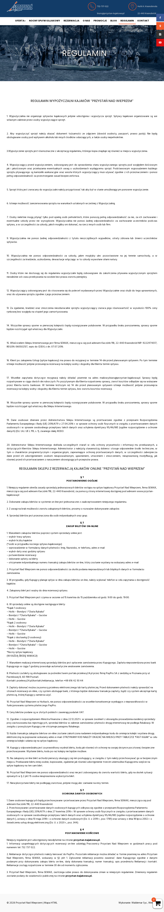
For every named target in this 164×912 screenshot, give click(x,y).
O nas (86, 20)
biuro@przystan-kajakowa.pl (110, 13)
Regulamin (127, 20)
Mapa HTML (50, 903)
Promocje (100, 20)
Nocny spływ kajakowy (44, 20)
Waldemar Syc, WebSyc (144, 903)
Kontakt (143, 20)
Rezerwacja (71, 20)
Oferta (19, 20)
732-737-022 (102, 6)
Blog (113, 20)
